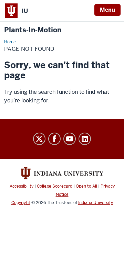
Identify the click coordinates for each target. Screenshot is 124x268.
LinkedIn (85, 139)
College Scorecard (54, 186)
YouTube (69, 139)
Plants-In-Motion (32, 30)
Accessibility (21, 186)
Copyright (20, 202)
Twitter (39, 139)
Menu (107, 9)
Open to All (86, 186)
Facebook (54, 139)
